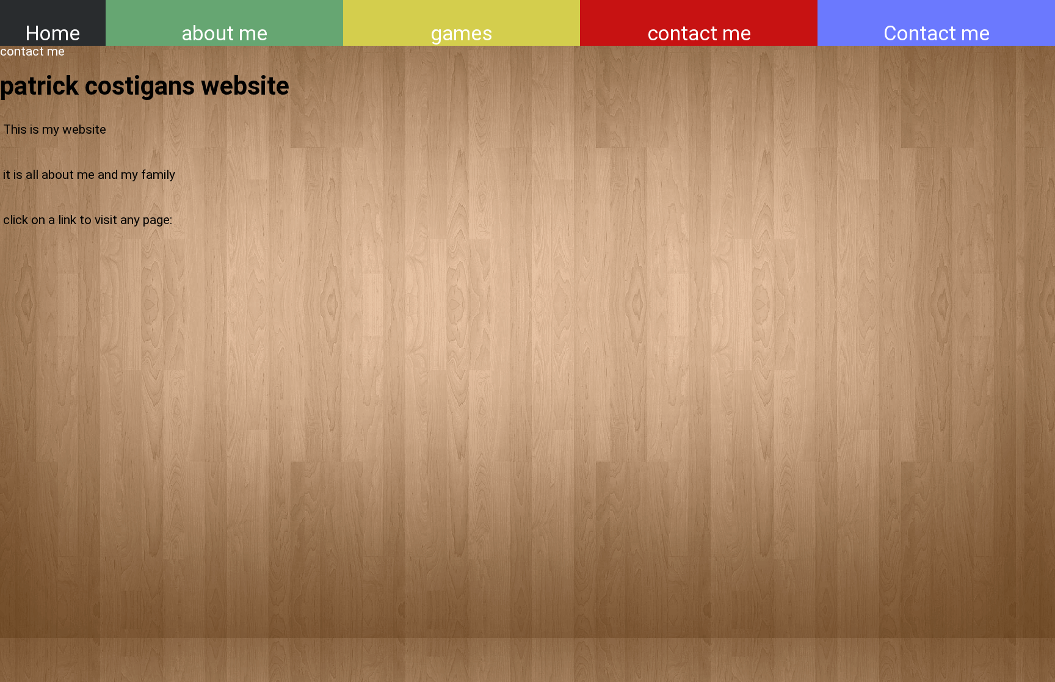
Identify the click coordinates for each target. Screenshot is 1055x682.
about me (224, 33)
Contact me (936, 33)
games (461, 33)
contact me (699, 33)
